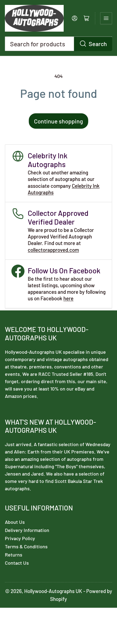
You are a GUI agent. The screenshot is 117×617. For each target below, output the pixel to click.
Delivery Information (27, 530)
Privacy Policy (20, 538)
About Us (15, 522)
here (68, 298)
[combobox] (58, 44)
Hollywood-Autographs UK (53, 591)
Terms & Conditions (26, 546)
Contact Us (17, 563)
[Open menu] (106, 18)
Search (98, 43)
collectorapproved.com (53, 250)
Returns (13, 555)
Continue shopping (58, 121)
